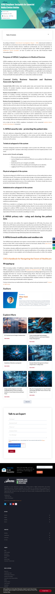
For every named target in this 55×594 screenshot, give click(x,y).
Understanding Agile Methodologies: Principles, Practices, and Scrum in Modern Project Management (39, 337)
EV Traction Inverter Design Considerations (14, 335)
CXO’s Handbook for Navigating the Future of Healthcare (27, 258)
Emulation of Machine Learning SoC (12, 363)
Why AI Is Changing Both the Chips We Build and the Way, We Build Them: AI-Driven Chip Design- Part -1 (40, 390)
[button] (54, 239)
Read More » (7, 338)
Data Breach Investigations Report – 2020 (27, 43)
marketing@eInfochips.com (15, 500)
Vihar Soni (6, 16)
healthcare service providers (11, 50)
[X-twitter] (8, 504)
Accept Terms (45, 590)
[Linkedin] (5, 504)
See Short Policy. (6, 592)
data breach (48, 243)
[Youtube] (13, 504)
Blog (12, 15)
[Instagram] (16, 504)
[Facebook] (11, 504)
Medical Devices (6, 18)
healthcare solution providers (33, 270)
